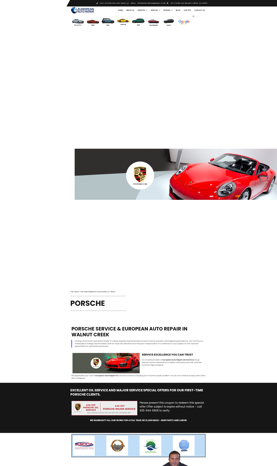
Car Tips (187, 10)
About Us (130, 10)
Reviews (166, 10)
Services (141, 10)
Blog (178, 10)
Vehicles (154, 10)
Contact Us (199, 10)
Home (120, 10)
